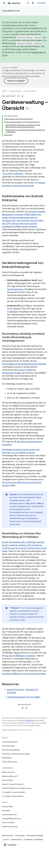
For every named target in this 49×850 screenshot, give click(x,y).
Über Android (7, 836)
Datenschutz (16, 840)
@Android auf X (8, 772)
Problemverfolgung (9, 826)
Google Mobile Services (11, 818)
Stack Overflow (8, 822)
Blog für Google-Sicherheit (12, 784)
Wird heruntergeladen (11, 750)
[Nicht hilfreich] (22, 96)
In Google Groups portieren (13, 796)
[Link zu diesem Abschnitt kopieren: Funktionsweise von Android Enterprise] (19, 200)
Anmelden (41, 3)
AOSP (4, 91)
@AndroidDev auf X (10, 776)
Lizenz (6, 840)
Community (20, 836)
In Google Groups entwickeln (13, 792)
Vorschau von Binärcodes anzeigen (16, 754)
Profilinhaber (12, 311)
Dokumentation (11, 11)
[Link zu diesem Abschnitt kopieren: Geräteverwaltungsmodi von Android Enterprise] (32, 267)
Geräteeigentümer (15, 289)
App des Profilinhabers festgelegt (20, 656)
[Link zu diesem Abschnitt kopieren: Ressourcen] (21, 684)
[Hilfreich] (18, 96)
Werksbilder (6, 758)
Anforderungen (8, 746)
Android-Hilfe (7, 806)
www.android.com (9, 814)
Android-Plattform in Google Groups (16, 788)
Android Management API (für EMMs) (23, 697)
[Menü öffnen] (4, 3)
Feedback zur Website (33, 840)
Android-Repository (10, 742)
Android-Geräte (30, 91)
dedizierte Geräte (27, 452)
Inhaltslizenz (29, 720)
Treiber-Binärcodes (9, 762)
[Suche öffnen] (28, 2)
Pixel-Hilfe (6, 810)
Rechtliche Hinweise (35, 836)
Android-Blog (7, 780)
